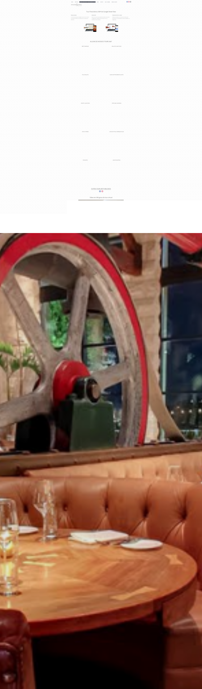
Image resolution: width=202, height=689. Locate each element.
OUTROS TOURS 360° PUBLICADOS (101, 189)
